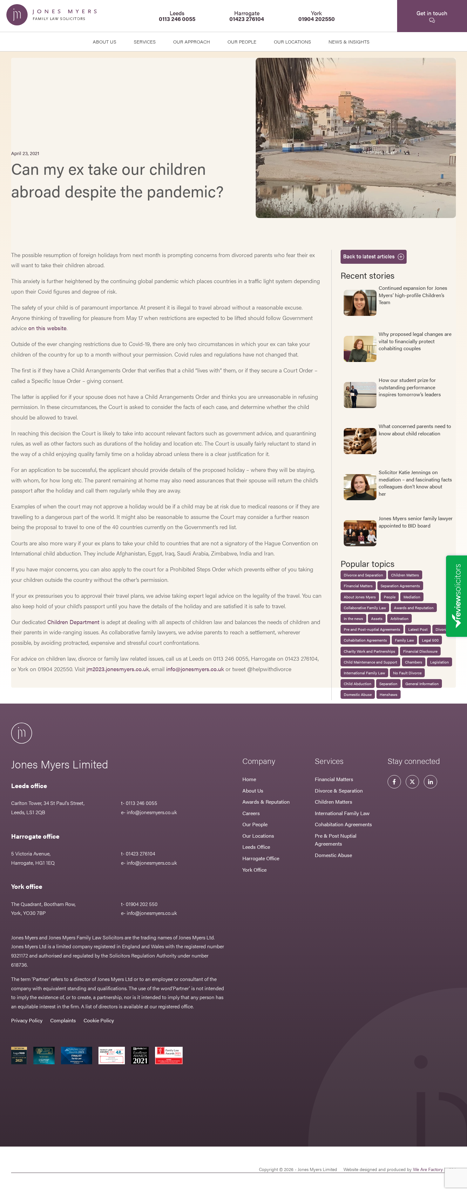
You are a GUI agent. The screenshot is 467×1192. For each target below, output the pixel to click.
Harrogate (246, 16)
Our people (241, 41)
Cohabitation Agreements (365, 640)
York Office (254, 869)
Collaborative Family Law (365, 607)
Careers (251, 813)
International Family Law (364, 673)
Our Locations (258, 835)
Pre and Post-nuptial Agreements (372, 629)
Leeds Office (256, 846)
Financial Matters (358, 586)
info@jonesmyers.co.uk (195, 669)
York (316, 16)
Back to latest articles (369, 256)
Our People (254, 824)
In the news (353, 618)
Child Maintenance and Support (370, 662)
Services (145, 41)
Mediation (411, 597)
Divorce (442, 629)
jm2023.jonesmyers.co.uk (117, 669)
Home (249, 779)
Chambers (413, 662)
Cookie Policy (99, 1020)
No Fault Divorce (407, 673)
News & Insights (348, 41)
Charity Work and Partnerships (369, 651)
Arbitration (399, 618)
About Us (104, 41)
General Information (422, 683)
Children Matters (405, 575)
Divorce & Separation (339, 790)
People (390, 597)
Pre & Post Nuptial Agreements (335, 840)
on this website (47, 328)
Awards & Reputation (266, 801)
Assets (376, 618)
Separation (388, 683)
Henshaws (388, 694)
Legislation (439, 662)
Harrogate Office (260, 858)
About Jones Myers (360, 597)
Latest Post (418, 629)
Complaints (63, 1020)
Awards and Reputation (414, 607)
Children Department (73, 622)
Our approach (191, 41)
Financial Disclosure (420, 651)
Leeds (177, 16)
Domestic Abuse (358, 694)
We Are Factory (428, 1169)
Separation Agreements (400, 586)
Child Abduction (357, 683)
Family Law (404, 640)
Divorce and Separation (363, 575)
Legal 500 (430, 640)
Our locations (292, 41)
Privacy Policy (27, 1020)
